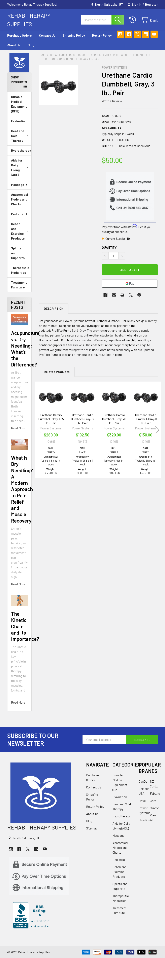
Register (151, 4)
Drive (142, 801)
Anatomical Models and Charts (19, 199)
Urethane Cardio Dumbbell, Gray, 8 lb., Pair (146, 419)
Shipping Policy (74, 35)
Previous (39, 430)
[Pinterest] (139, 294)
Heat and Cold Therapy (17, 135)
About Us (14, 45)
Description (53, 308)
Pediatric (18, 214)
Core (153, 801)
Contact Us (47, 35)
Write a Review (112, 101)
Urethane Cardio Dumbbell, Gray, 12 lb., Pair (82, 419)
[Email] (114, 294)
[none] (58, 85)
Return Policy (102, 35)
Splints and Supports (18, 253)
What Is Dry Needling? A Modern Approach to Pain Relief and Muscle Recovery (22, 489)
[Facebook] (128, 34)
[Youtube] (154, 34)
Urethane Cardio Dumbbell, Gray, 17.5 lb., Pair (51, 419)
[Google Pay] (130, 284)
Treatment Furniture (19, 284)
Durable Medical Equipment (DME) (19, 104)
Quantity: (110, 247)
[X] (137, 34)
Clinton (154, 808)
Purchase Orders (19, 35)
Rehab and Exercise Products (18, 231)
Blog (31, 45)
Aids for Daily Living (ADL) (16, 167)
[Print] (122, 294)
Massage (17, 184)
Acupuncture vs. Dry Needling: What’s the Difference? (25, 348)
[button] (19, 62)
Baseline (144, 820)
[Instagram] (120, 34)
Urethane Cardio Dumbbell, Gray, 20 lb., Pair (114, 419)
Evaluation (19, 121)
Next (157, 430)
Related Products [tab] (57, 372)
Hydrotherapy (21, 150)
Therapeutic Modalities (20, 270)
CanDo (143, 781)
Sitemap (92, 828)
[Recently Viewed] (133, 20)
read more (18, 428)
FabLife (155, 793)
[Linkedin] (145, 34)
